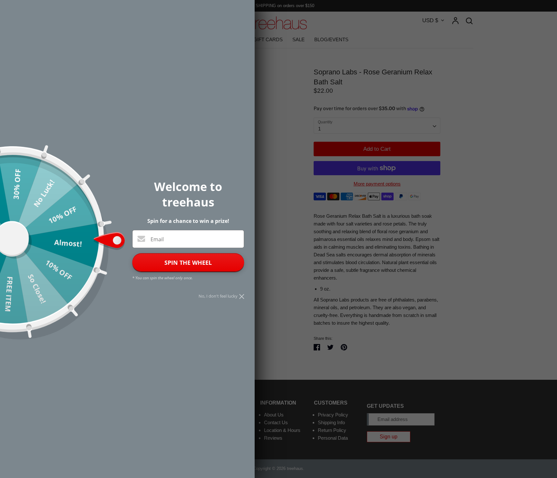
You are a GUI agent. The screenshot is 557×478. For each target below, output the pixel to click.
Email (157, 239)
